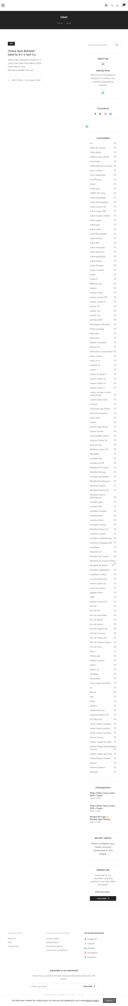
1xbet (11, 43)
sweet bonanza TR (99, 714)
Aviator (93, 288)
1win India (95, 161)
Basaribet (94, 338)
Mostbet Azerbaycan (100, 481)
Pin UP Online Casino (100, 642)
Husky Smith (34, 80)
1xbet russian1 (97, 270)
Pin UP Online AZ (98, 638)
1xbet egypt (95, 220)
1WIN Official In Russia (101, 166)
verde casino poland (100, 728)
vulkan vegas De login (101, 742)
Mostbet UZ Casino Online (103, 561)
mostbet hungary (98, 511)
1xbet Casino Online (100, 215)
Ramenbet (95, 678)
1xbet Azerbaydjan (99, 202)
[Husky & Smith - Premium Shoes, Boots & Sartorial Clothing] (3, 6)
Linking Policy (52, 942)
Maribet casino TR (99, 449)
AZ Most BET (96, 320)
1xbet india (95, 229)
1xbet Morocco (97, 252)
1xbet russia (96, 261)
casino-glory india (98, 399)
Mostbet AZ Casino (99, 467)
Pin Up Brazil (96, 619)
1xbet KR (94, 243)
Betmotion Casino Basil (101, 351)
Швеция (94, 772)
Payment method (54, 946)
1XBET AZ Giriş (97, 193)
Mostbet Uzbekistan (99, 570)
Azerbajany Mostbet (100, 324)
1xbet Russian (97, 265)
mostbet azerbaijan (99, 476)
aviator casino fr (98, 301)
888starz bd (96, 283)
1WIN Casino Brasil (99, 157)
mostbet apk (96, 458)
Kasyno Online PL (99, 440)
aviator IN (94, 306)
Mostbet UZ (95, 552)
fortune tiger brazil (99, 427)
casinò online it (97, 387)
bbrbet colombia (98, 342)
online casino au (98, 583)
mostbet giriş (96, 502)
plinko (93, 665)
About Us (12, 938)
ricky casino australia (100, 683)
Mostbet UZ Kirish (99, 565)
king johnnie (96, 445)
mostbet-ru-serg (98, 574)
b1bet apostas (97, 329)
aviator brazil (96, 292)
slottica (93, 705)
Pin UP (93, 606)
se (91, 687)
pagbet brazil (96, 592)
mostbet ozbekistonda (101, 538)
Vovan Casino (96, 737)
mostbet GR (96, 506)
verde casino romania (100, 733)
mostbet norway (98, 524)
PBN (92, 597)
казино (93, 763)
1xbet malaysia (97, 247)
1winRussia (95, 179)
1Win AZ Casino (98, 148)
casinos (93, 404)
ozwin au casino (98, 588)
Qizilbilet (94, 674)
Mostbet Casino (97, 485)
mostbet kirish (97, 520)
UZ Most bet (96, 719)
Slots (92, 701)
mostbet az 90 (97, 463)
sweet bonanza (97, 710)
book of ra (95, 360)
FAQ (9, 942)
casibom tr (95, 365)
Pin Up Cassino (97, 633)
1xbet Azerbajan (98, 197)
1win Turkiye (96, 170)
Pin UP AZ (95, 610)
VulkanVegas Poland (100, 758)
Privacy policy (52, 938)
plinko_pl (94, 669)
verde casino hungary (100, 724)
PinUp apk (95, 656)
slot (91, 696)
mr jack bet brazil (98, 579)
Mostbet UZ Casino (99, 556)
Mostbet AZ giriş (98, 472)
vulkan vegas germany (101, 754)
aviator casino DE (98, 297)
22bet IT (94, 279)
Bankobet (94, 333)
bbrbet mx (95, 347)
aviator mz (95, 311)
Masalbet (94, 454)
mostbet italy (96, 515)
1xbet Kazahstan (98, 234)
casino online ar (98, 383)
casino (93, 369)
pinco (92, 651)
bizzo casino (96, 356)
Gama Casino (96, 431)
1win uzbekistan (98, 175)
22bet (93, 274)
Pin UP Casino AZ (98, 628)
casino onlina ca (98, 378)
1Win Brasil (95, 152)
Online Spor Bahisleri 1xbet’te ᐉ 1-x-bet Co (22, 53)
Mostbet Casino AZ (99, 490)
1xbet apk (95, 188)
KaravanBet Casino (99, 436)
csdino (93, 422)
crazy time (95, 417)
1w (91, 143)
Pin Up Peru (96, 647)
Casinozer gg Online (100, 408)
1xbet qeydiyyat (97, 256)
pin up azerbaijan (98, 615)
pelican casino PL (98, 601)
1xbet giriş (95, 225)
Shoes (93, 692)
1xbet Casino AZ (98, 206)
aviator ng (95, 315)
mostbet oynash (98, 533)
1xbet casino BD (98, 211)
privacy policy (92, 1000)
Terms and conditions (56, 950)
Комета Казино (97, 767)
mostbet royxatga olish (101, 542)
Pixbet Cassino (97, 660)
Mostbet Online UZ (99, 529)
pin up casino (96, 624)
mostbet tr (95, 547)
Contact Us (13, 946)
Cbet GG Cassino (98, 413)
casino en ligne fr (98, 374)
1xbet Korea (96, 238)
